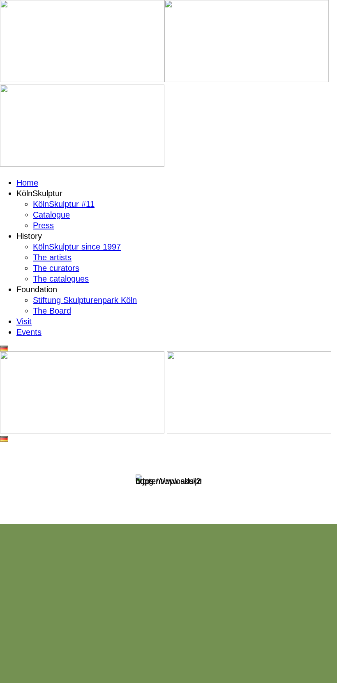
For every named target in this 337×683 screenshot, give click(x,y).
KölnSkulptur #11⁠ (64, 204)
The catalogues (61, 278)
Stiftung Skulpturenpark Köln (85, 300)
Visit (24, 321)
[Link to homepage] (82, 79)
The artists (52, 257)
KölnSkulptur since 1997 (77, 246)
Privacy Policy (191, 653)
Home (27, 182)
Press (43, 225)
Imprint (149, 653)
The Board (52, 310)
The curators (56, 268)
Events (29, 332)
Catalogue (51, 214)
